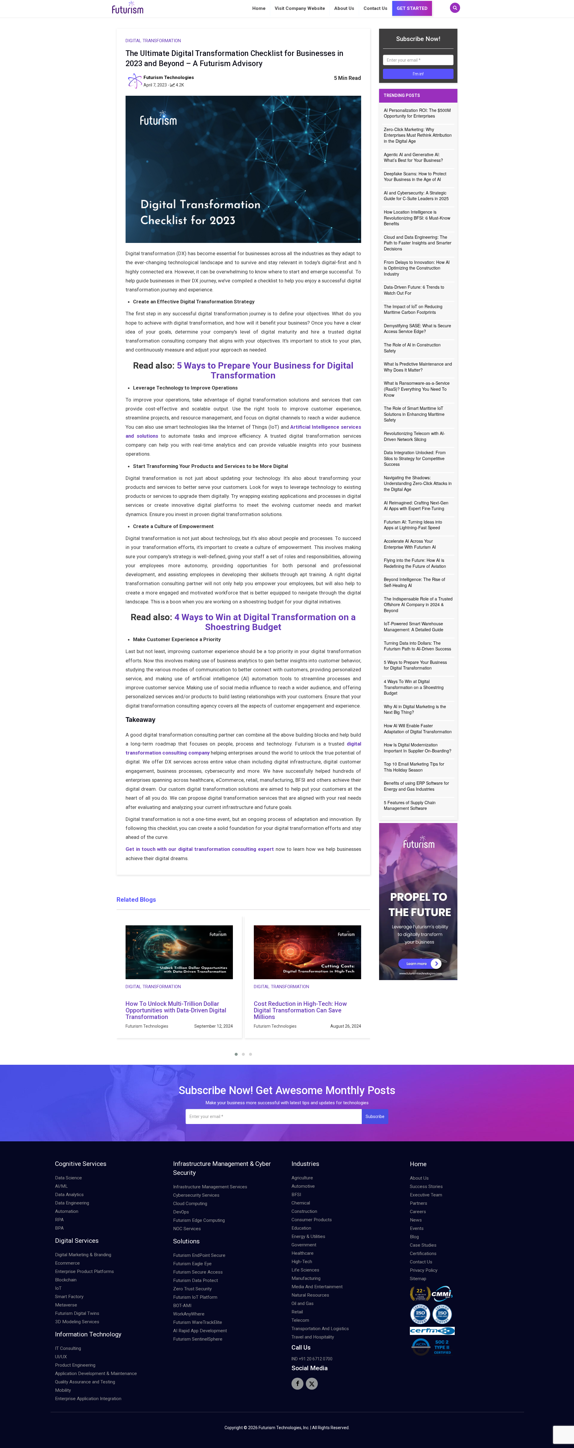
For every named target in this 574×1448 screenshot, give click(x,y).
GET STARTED (412, 8)
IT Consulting (68, 1348)
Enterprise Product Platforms (84, 1271)
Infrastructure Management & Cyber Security (222, 1168)
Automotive (303, 1186)
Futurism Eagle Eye (192, 1263)
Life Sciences (305, 1270)
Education (301, 1228)
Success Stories (426, 1186)
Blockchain (66, 1280)
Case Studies (423, 1245)
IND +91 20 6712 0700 (311, 1358)
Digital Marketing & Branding (83, 1254)
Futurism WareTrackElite (197, 1322)
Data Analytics (69, 1194)
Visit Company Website (300, 8)
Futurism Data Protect (195, 1280)
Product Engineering (75, 1365)
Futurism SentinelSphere (197, 1339)
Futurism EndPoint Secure (199, 1255)
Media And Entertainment (317, 1286)
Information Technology (88, 1334)
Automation (66, 1211)
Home (258, 8)
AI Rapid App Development (200, 1330)
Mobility (63, 1390)
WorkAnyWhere (188, 1314)
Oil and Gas (302, 1303)
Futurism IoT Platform (195, 1297)
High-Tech (301, 1261)
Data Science (68, 1178)
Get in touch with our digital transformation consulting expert (200, 849)
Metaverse (66, 1305)
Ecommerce (67, 1263)
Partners (418, 1203)
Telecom (300, 1320)
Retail (297, 1312)
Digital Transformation (153, 40)
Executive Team (426, 1195)
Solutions (186, 1241)
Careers (418, 1211)
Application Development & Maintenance (96, 1373)
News (416, 1220)
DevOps (181, 1212)
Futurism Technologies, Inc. (284, 1427)
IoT (58, 1288)
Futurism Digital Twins (77, 1313)
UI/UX (61, 1356)
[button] (236, 1054)
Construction (304, 1211)
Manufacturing (305, 1278)
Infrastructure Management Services (210, 1187)
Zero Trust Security (192, 1289)
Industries (305, 1163)
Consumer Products (311, 1219)
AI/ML (61, 1186)
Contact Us (375, 8)
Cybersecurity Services (196, 1195)
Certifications (423, 1253)
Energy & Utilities (308, 1236)
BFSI (296, 1194)
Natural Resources (310, 1295)
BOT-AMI (182, 1305)
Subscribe (375, 1116)
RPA (59, 1219)
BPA (59, 1228)
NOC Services (187, 1228)
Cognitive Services (80, 1163)
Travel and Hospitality (312, 1337)
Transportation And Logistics (320, 1328)
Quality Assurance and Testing (85, 1382)
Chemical (300, 1203)
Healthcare (302, 1253)
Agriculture (302, 1178)
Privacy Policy (423, 1270)
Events (417, 1228)
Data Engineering (72, 1203)
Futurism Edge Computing (199, 1220)
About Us (344, 8)
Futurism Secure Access (198, 1272)
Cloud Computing (190, 1203)
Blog (414, 1236)
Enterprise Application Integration (88, 1398)
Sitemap (418, 1278)
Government (303, 1245)
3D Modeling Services (77, 1321)
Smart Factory (69, 1296)
